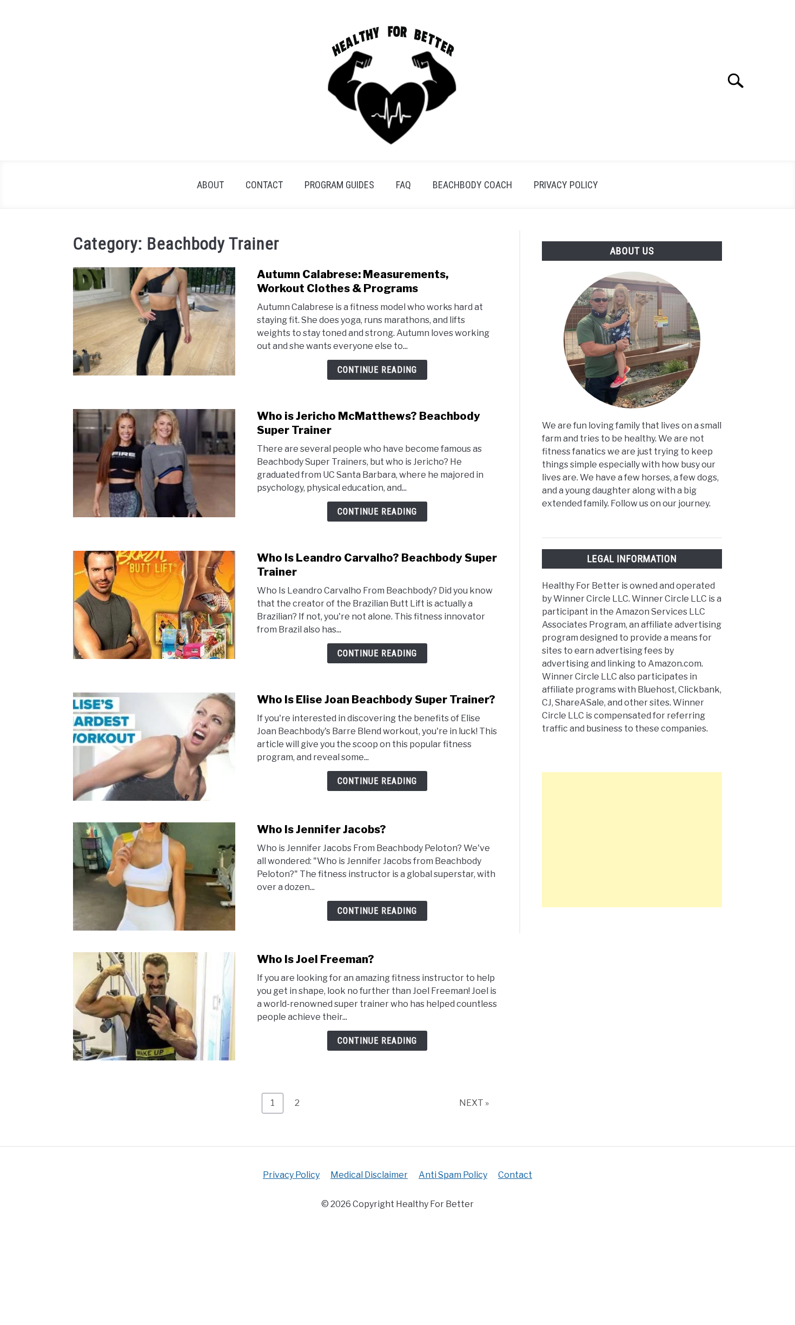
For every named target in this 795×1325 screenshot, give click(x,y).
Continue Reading (377, 370)
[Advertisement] (632, 839)
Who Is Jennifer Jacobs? (321, 829)
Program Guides (339, 184)
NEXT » (474, 1103)
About (210, 184)
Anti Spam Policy (453, 1175)
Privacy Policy (566, 184)
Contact (264, 184)
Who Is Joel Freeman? (315, 959)
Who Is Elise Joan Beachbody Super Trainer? (376, 699)
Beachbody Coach (472, 184)
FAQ (403, 184)
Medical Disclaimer (369, 1175)
